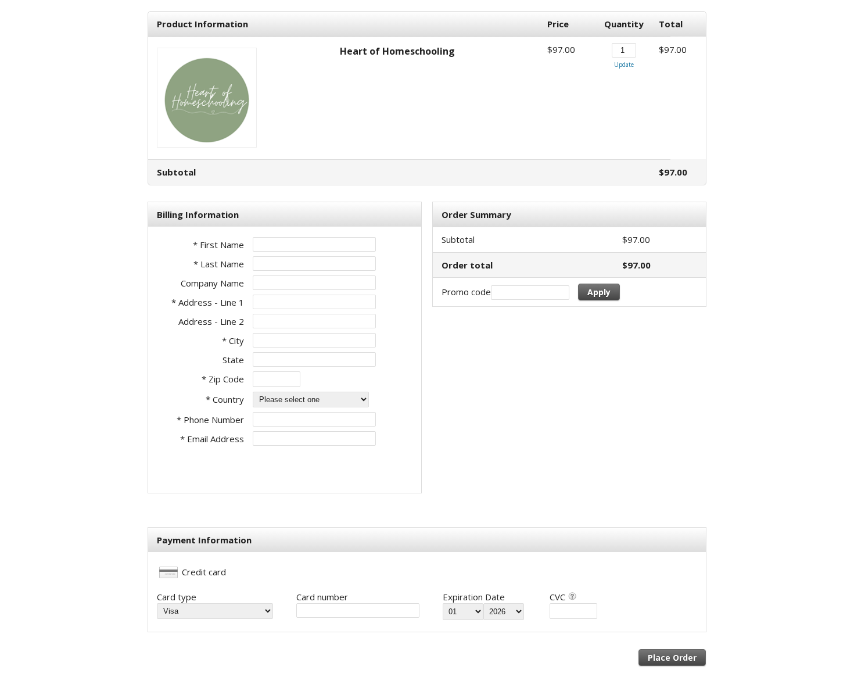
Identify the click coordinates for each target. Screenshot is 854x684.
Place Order (672, 657)
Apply (599, 292)
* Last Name (218, 264)
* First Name (218, 244)
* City (233, 340)
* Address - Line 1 (207, 302)
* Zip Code (223, 379)
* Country (225, 399)
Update (624, 64)
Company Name (212, 283)
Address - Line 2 (211, 321)
